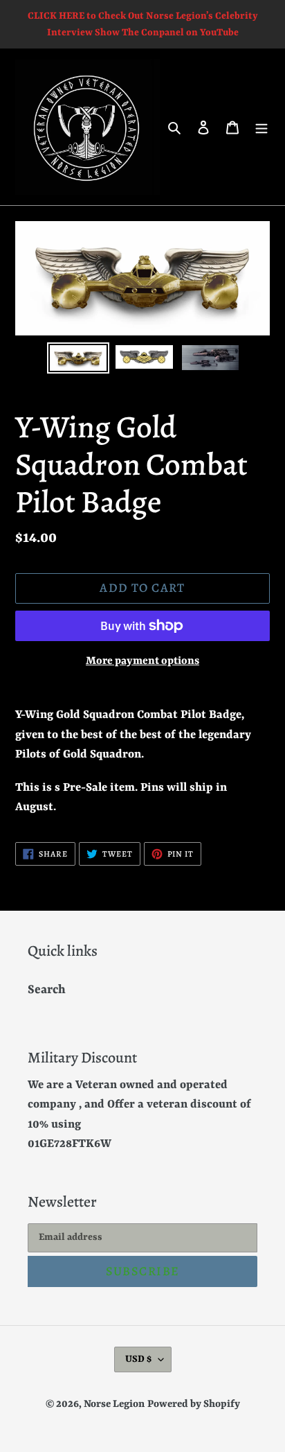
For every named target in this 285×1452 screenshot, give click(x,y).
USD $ (138, 1359)
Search (47, 990)
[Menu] (261, 127)
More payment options (142, 661)
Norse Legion (114, 1404)
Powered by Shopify (193, 1404)
